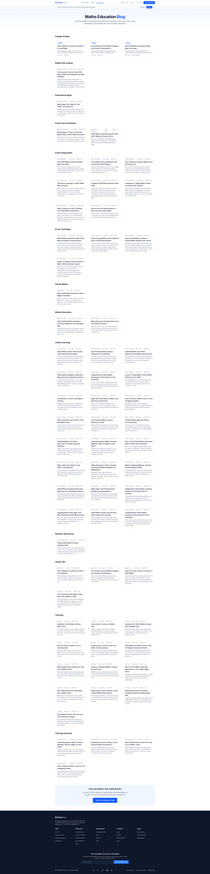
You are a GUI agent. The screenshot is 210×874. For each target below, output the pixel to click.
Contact (119, 835)
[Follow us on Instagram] (102, 870)
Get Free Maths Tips (121, 862)
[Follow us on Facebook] (98, 870)
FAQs (92, 2)
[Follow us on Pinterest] (107, 870)
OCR (97, 841)
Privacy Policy (141, 832)
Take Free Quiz (149, 2)
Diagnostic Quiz (59, 835)
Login (118, 841)
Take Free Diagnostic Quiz (105, 800)
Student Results (121, 838)
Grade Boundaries (80, 838)
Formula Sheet (79, 832)
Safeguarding (140, 838)
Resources (100, 2)
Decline (142, 7)
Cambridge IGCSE (101, 832)
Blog (77, 844)
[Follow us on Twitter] (93, 870)
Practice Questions (60, 838)
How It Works (85, 2)
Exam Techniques (80, 835)
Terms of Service (141, 835)
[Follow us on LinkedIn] (112, 870)
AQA (97, 835)
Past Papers (58, 841)
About (118, 832)
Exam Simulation (80, 841)
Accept (149, 7)
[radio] (136, 2)
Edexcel (98, 838)
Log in (132, 2)
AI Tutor (57, 832)
